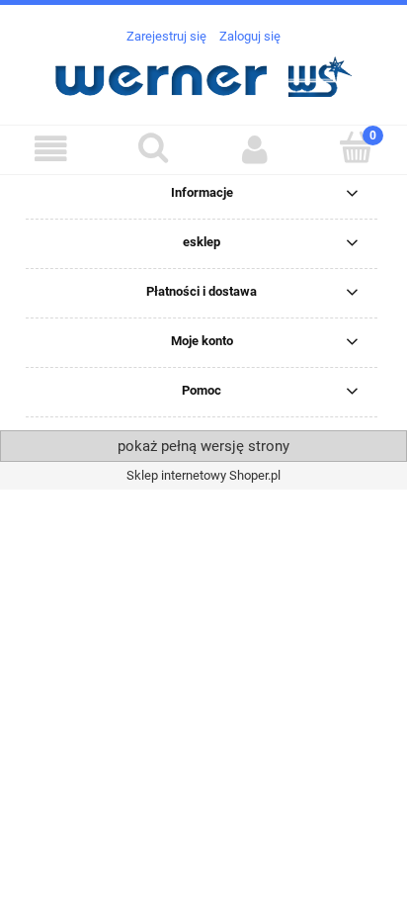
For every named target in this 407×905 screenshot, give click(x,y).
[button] (51, 149)
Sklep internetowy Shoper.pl (203, 475)
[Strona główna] (203, 74)
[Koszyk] (356, 147)
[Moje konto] (254, 149)
